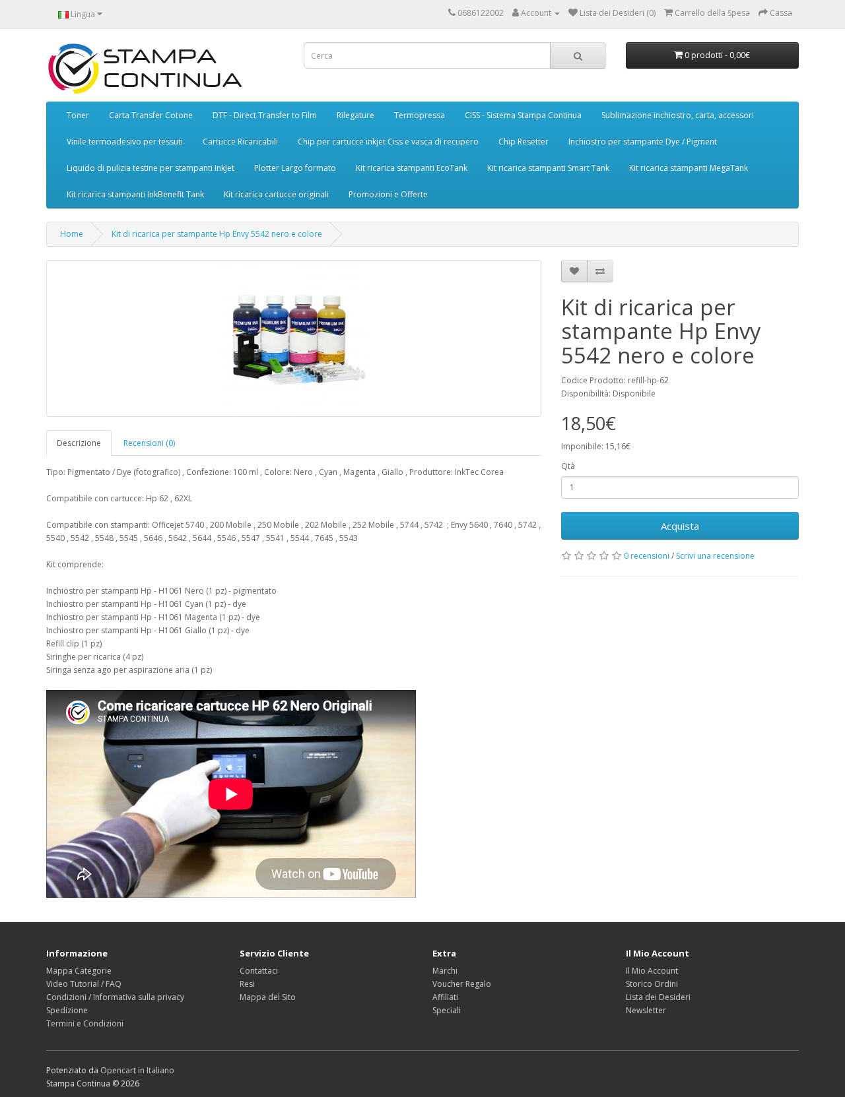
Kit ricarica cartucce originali (276, 194)
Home (71, 233)
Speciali (446, 1010)
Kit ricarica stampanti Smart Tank (548, 167)
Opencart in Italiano (137, 1070)
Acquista (680, 525)
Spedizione (67, 1010)
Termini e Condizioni (84, 1023)
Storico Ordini (652, 983)
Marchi (444, 970)
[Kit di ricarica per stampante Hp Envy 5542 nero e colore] (293, 338)
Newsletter (646, 1010)
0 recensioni (646, 555)
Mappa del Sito (268, 997)
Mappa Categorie (79, 970)
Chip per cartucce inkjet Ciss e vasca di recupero (388, 141)
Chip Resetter (523, 141)
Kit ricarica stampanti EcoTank (411, 167)
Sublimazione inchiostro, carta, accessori (677, 115)
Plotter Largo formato (295, 167)
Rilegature (355, 115)
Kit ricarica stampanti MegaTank (688, 167)
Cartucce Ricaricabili (240, 141)
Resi (247, 983)
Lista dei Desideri (658, 997)
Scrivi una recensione (715, 555)
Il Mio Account (652, 970)
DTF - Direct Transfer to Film (265, 115)
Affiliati (445, 997)
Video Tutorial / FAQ (83, 983)
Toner (78, 115)
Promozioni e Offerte (388, 194)
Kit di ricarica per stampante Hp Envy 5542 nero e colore (217, 233)
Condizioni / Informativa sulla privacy (115, 997)
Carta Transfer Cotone (151, 115)
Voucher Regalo (461, 983)
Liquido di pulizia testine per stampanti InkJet (150, 167)
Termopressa (419, 115)
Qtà (568, 466)
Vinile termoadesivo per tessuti (125, 141)
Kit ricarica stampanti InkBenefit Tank (135, 194)
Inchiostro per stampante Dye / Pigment (642, 141)
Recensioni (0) (149, 443)
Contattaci (259, 970)
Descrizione (79, 443)
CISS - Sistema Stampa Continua (523, 115)
